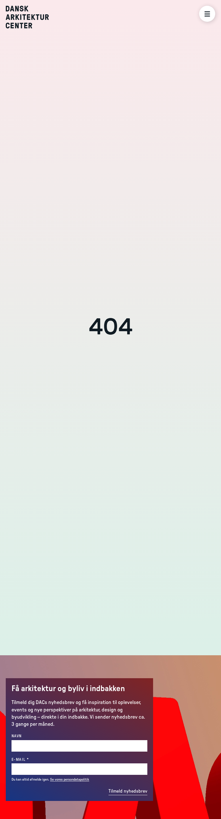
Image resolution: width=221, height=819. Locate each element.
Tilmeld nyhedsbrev (127, 791)
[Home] (31, 17)
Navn (17, 736)
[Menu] (207, 14)
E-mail (32, 759)
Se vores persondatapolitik (69, 779)
